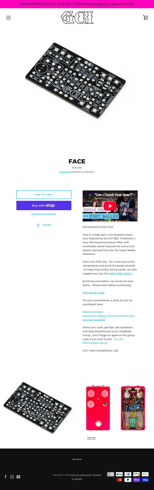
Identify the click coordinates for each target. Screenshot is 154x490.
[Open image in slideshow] (77, 84)
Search (77, 459)
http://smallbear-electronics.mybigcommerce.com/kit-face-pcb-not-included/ (109, 316)
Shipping (64, 172)
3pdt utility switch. (121, 273)
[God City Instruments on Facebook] (6, 476)
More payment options (44, 214)
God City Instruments (81, 475)
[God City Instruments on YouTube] (18, 476)
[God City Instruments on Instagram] (12, 476)
